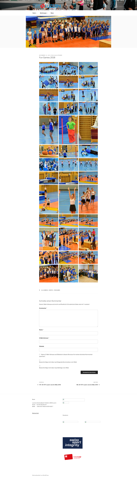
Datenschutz (35, 413)
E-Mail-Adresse (44, 338)
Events (51, 290)
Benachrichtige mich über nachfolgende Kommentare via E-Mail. (58, 362)
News (52, 13)
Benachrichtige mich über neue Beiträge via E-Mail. (54, 368)
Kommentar (43, 308)
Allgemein (44, 290)
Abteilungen (43, 13)
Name (41, 330)
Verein (34, 13)
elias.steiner (58, 55)
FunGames (57, 290)
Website (41, 346)
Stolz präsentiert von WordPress (40, 475)
